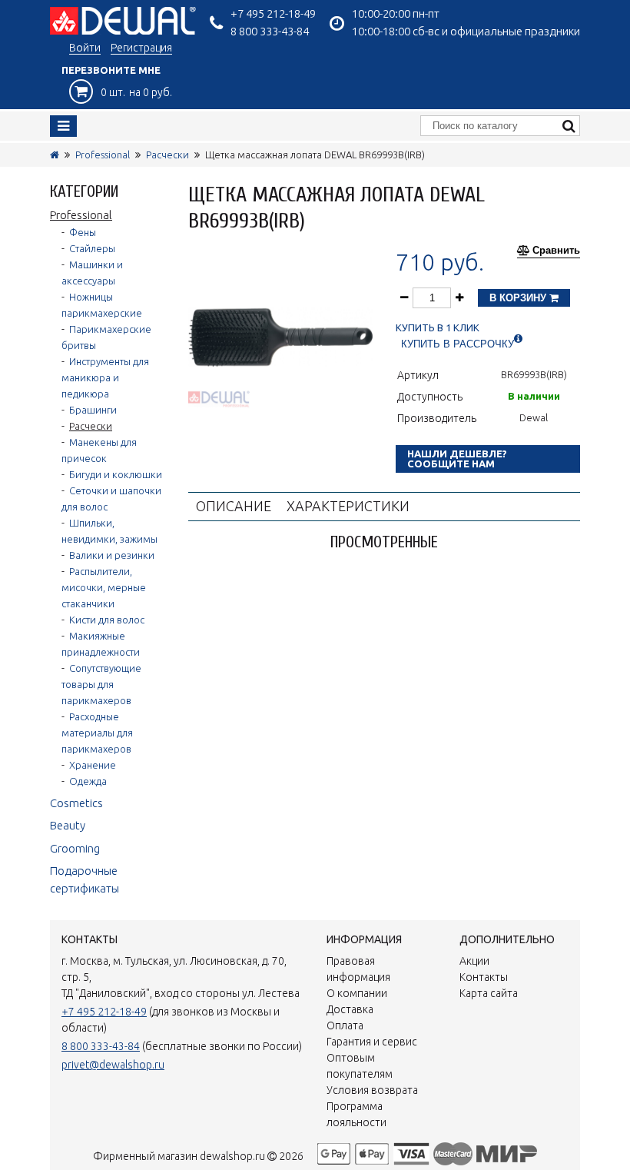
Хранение (92, 765)
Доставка (350, 1009)
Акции (474, 961)
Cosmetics (76, 802)
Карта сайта (488, 993)
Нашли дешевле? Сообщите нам (457, 458)
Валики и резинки (111, 555)
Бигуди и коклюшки (115, 474)
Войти (85, 48)
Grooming (75, 848)
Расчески (167, 154)
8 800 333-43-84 (269, 31)
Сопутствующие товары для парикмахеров (101, 684)
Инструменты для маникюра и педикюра (105, 377)
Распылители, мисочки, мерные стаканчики (103, 587)
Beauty (67, 825)
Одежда (88, 781)
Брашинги (93, 409)
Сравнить (556, 250)
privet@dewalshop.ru (112, 1065)
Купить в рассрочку (457, 344)
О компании (357, 993)
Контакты (483, 977)
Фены (82, 232)
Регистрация (141, 48)
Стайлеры (92, 248)
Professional (102, 154)
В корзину (519, 298)
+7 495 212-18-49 (273, 13)
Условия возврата (372, 1090)
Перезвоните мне (111, 70)
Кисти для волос (106, 619)
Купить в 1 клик (437, 328)
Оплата (345, 1025)
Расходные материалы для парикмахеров (97, 732)
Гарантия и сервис (372, 1041)
